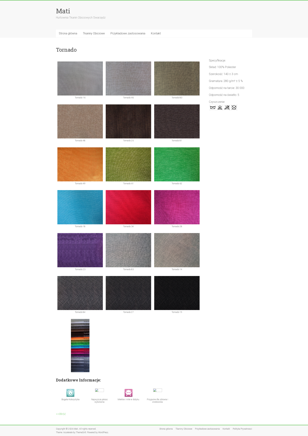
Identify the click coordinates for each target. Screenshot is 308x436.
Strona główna (68, 33)
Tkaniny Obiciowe (94, 33)
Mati (63, 11)
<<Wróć (61, 414)
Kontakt (156, 33)
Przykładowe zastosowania (128, 33)
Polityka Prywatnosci (242, 429)
